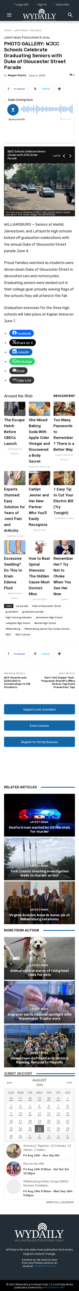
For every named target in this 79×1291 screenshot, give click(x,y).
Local (46, 37)
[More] (59, 89)
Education (36, 30)
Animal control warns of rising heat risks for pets (39, 973)
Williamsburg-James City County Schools (47, 628)
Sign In (42, 4)
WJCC (8, 634)
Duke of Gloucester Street (46, 605)
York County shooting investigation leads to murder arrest (40, 873)
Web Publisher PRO (54, 1287)
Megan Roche (17, 75)
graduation (12, 611)
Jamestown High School (49, 617)
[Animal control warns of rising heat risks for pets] (39, 958)
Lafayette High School (18, 623)
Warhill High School (45, 623)
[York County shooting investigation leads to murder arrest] (39, 859)
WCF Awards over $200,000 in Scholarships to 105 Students (17, 682)
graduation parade (33, 611)
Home (7, 30)
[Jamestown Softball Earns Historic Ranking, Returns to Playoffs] (39, 1046)
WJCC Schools (22, 634)
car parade (22, 605)
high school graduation (19, 617)
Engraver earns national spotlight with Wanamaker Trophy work (39, 1016)
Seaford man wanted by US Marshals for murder (39, 829)
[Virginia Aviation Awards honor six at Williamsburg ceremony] (39, 902)
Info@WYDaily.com (45, 1266)
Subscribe (62, 4)
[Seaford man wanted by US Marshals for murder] (39, 815)
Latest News (21, 30)
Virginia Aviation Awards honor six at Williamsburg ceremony (39, 917)
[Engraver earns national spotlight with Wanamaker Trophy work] (39, 1002)
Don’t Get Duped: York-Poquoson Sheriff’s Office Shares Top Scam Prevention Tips (58, 682)
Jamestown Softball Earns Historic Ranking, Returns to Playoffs (39, 1060)
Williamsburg (13, 628)
